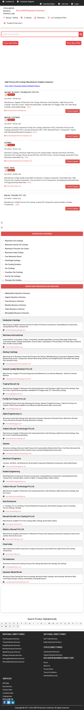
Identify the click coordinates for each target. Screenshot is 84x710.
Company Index (8, 693)
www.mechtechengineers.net (16, 466)
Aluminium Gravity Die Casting (16, 245)
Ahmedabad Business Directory (17, 313)
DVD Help (6, 683)
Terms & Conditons (50, 672)
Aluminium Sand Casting (14, 253)
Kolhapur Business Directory (12, 655)
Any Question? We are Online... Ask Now (79, 705)
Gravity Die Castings (12, 276)
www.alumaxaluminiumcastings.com (19, 161)
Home (46, 662)
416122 (15, 124)
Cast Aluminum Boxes (13, 256)
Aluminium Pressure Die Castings (18, 249)
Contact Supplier (72, 111)
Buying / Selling (12, 18)
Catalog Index (7, 696)
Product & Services (14, 23)
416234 (15, 198)
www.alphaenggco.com (14, 424)
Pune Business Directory (14, 301)
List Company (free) (58, 18)
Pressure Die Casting (13, 280)
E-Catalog (27, 18)
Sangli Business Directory (11, 645)
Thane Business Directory (15, 309)
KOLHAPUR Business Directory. (42, 708)
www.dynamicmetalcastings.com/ (17, 582)
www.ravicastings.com (13, 511)
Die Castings (10, 268)
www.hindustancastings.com (15, 330)
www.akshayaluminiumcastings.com (19, 136)
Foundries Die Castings (14, 272)
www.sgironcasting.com (14, 524)
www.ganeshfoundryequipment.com (18, 379)
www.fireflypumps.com (14, 409)
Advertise (41, 18)
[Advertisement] (42, 63)
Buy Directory (7, 686)
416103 (15, 174)
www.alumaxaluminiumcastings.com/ (19, 453)
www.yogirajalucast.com (14, 394)
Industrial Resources (51, 675)
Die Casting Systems (13, 264)
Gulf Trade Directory (50, 639)
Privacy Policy (48, 669)
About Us (47, 666)
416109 (15, 98)
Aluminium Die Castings (14, 241)
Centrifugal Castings (12, 260)
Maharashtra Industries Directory (17, 293)
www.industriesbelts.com (14, 347)
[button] (49, 4)
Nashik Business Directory (11, 652)
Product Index (7, 690)
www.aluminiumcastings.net (16, 110)
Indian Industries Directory (52, 642)
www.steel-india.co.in (13, 186)
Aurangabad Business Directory (13, 658)
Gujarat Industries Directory (15, 297)
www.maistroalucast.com (14, 539)
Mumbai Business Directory (15, 305)
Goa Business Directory (52, 652)
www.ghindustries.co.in (13, 567)
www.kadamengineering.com (16, 481)
